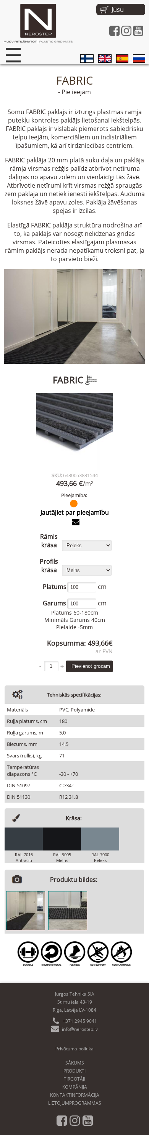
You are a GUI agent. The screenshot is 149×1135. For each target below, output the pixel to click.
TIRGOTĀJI (74, 1079)
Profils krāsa (49, 565)
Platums (54, 586)
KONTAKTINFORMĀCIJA (74, 1095)
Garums (54, 603)
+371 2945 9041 (80, 1021)
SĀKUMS (74, 1063)
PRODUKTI (74, 1071)
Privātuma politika (74, 1048)
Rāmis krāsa (49, 540)
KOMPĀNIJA (74, 1087)
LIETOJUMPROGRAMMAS (74, 1103)
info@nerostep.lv (80, 1029)
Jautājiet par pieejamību (74, 512)
